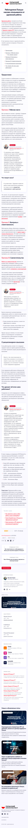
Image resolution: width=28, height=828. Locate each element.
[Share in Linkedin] (10, 540)
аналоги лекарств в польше (10, 686)
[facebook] (5, 814)
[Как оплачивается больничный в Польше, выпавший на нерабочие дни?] (14, 777)
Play (9, 656)
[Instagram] (7, 589)
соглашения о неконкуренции (18, 269)
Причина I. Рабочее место (12, 53)
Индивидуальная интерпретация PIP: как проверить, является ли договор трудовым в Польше (14, 604)
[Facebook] (4, 589)
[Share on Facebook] (8, 540)
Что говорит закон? (12, 54)
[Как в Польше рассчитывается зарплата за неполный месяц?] (14, 559)
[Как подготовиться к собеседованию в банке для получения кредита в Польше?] (14, 549)
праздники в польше (9, 680)
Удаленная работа (6, 21)
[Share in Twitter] (5, 540)
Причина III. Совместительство (13, 61)
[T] (9, 589)
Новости (4, 537)
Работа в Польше (11, 537)
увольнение (5, 218)
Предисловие (8, 50)
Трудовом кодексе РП (8, 30)
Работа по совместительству (9, 261)
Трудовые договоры (8, 712)
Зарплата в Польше (8, 674)
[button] (2, 3)
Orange (9, 646)
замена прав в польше (9, 695)
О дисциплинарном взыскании (13, 63)
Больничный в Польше (8, 772)
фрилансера (17, 281)
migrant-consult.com (8, 620)
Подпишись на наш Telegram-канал (15, 148)
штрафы (20, 216)
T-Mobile (10, 652)
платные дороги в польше (10, 691)
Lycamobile (10, 661)
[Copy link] (13, 540)
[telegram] (2, 814)
